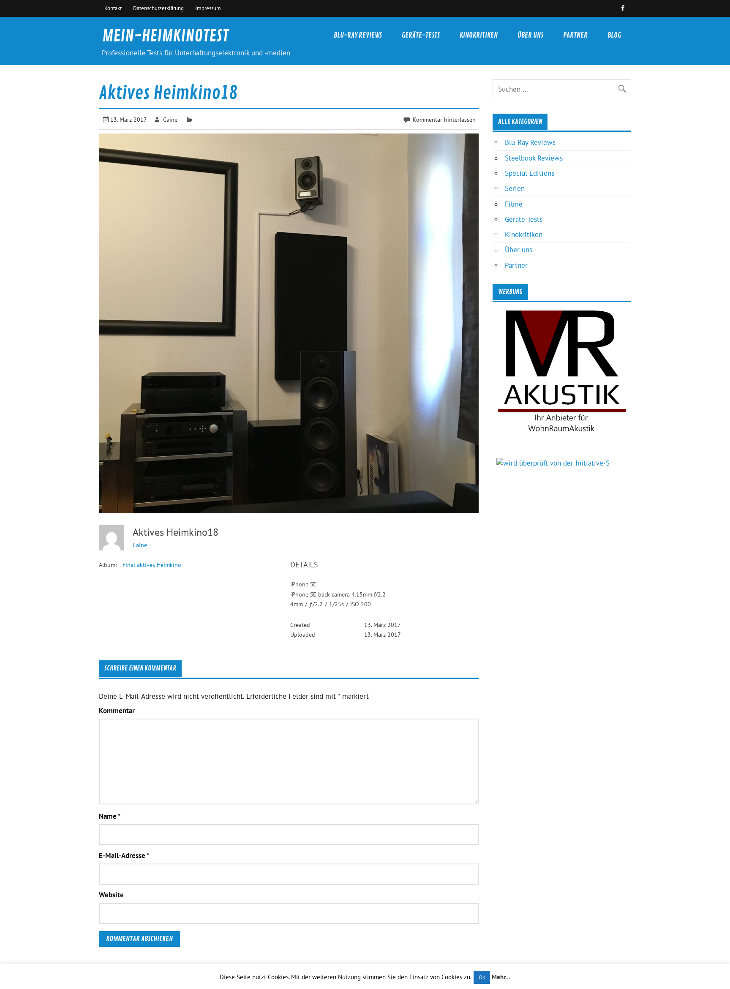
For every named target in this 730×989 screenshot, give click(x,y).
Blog (614, 35)
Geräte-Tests (421, 35)
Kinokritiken (479, 35)
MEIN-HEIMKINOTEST (165, 36)
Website (111, 895)
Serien (515, 188)
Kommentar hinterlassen (444, 119)
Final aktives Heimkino (152, 565)
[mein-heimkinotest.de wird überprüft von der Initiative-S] (553, 463)
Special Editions (529, 173)
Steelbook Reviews (534, 158)
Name (109, 816)
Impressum (208, 8)
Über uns (530, 35)
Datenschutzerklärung (158, 8)
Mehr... (501, 977)
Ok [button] (482, 977)
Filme (514, 204)
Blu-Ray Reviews (358, 35)
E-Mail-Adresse (124, 855)
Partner (575, 35)
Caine (170, 119)
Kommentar (117, 710)
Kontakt (113, 8)
